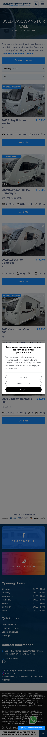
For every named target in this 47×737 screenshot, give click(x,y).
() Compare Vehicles (32, 728)
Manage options (23, 383)
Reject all (23, 377)
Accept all (23, 389)
